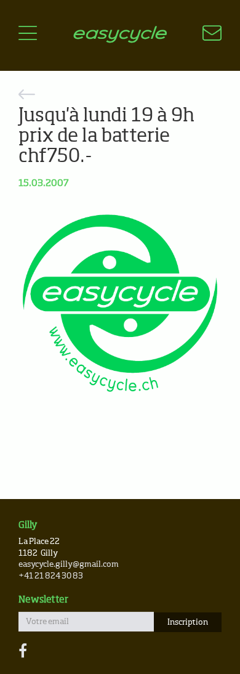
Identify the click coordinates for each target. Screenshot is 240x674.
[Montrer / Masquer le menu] (27, 35)
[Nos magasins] (205, 35)
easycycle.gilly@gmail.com (68, 565)
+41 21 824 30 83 (50, 576)
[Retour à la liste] (120, 96)
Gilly (28, 525)
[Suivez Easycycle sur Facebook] (22, 651)
